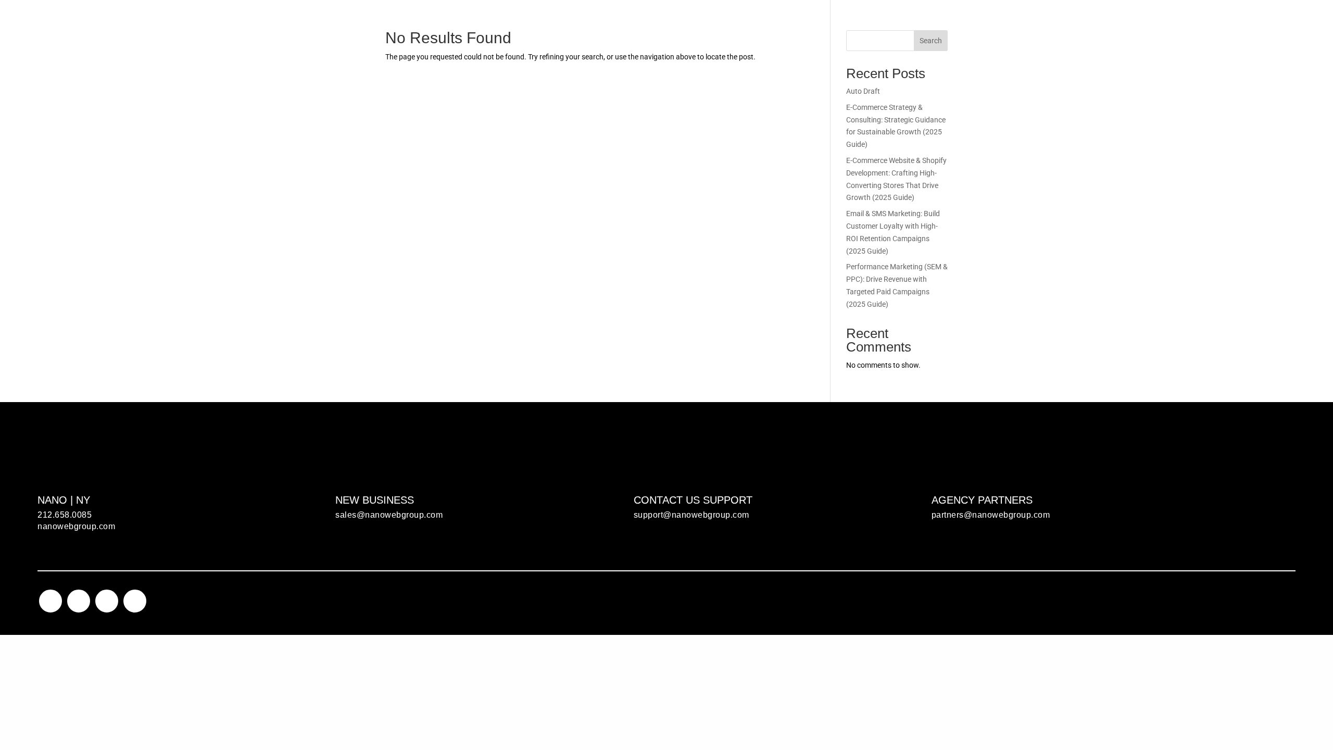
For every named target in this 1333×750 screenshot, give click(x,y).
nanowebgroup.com (76, 526)
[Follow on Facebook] (79, 601)
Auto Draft (863, 91)
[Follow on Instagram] (50, 601)
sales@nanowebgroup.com (389, 514)
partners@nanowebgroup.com (991, 514)
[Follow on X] (107, 601)
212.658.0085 (64, 514)
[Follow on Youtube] (135, 601)
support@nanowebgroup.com (691, 514)
